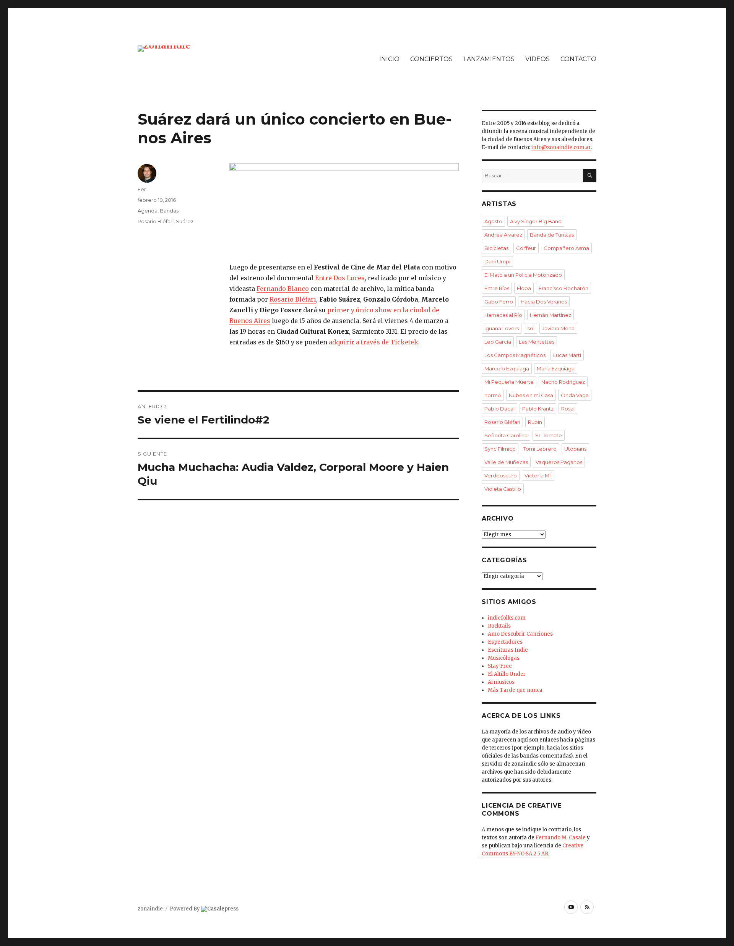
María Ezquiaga (556, 368)
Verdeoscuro (500, 475)
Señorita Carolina (506, 435)
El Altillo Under (507, 674)
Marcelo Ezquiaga (506, 368)
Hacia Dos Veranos (544, 302)
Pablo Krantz (538, 409)
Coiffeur (526, 248)
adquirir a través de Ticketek (373, 342)
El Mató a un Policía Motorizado (523, 275)
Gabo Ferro (498, 302)
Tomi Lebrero (540, 449)
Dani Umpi (497, 261)
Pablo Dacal (499, 409)
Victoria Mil (538, 475)
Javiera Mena (558, 328)
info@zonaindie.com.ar (561, 147)
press (223, 908)
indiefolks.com (507, 618)
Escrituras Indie (508, 650)
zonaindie (150, 908)
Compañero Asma (566, 248)
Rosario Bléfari (293, 299)
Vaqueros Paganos (559, 462)
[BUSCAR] (589, 175)
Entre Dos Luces (340, 278)
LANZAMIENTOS (489, 59)
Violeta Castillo (502, 489)
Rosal (568, 409)
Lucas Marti (567, 355)
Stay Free (500, 666)
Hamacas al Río (503, 315)
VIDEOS (537, 59)
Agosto (493, 221)
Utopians (575, 449)
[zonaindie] (164, 48)
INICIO (389, 59)
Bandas (169, 211)
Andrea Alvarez (503, 235)
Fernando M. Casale (561, 837)
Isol (530, 328)
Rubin (535, 422)
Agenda (148, 211)
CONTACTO (578, 59)
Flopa (524, 288)
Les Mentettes (536, 342)
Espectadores (505, 642)
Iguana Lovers (501, 328)
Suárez (184, 221)
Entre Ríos (496, 288)
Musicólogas (504, 658)
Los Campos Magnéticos (515, 355)
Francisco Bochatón (563, 288)
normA (492, 395)
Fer (142, 189)
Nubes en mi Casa (531, 395)
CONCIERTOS (431, 59)
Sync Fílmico (500, 449)
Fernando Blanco (283, 288)
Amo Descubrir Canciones (520, 634)
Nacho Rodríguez (563, 382)
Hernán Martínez (550, 315)
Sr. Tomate (548, 435)
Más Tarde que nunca (515, 690)
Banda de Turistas (552, 235)
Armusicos (501, 682)
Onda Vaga (575, 395)
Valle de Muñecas (506, 462)
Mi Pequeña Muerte (509, 382)
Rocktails (499, 626)
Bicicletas (496, 248)
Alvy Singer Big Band (536, 221)
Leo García (497, 342)
